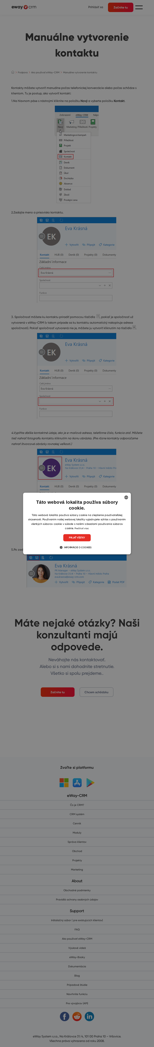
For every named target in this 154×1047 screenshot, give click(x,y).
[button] (77, 547)
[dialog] (77, 523)
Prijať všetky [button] (77, 537)
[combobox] (126, 497)
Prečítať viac (82, 528)
